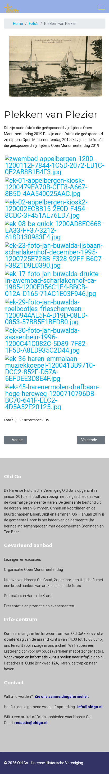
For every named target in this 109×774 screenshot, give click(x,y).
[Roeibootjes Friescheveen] (54, 312)
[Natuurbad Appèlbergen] (54, 165)
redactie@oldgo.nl (30, 723)
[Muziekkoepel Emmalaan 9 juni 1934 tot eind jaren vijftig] (54, 369)
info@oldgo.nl (89, 707)
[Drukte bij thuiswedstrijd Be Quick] (54, 230)
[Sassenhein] (54, 340)
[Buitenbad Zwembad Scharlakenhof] (54, 284)
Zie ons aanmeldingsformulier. (61, 696)
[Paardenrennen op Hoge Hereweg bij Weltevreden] (54, 397)
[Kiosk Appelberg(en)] (54, 187)
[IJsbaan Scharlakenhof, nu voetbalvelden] (54, 255)
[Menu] (101, 8)
